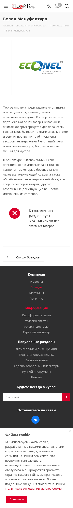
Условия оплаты (36, 321)
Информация (36, 308)
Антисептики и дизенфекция (36, 349)
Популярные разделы (36, 342)
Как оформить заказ (36, 315)
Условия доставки (36, 326)
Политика (36, 298)
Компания (36, 274)
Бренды (36, 287)
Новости (36, 281)
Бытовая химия (36, 360)
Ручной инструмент (36, 371)
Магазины (36, 293)
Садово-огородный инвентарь (36, 366)
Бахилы (36, 377)
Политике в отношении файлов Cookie (33, 488)
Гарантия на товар (36, 332)
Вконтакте (35, 420)
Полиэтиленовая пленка (36, 354)
